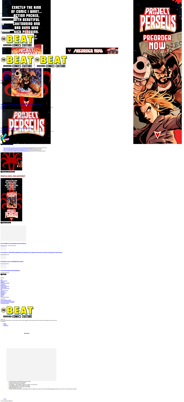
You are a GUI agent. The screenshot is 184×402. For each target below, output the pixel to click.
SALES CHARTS (6, 74)
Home (2, 80)
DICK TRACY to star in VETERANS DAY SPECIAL (12, 261)
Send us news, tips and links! (13, 176)
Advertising (5, 325)
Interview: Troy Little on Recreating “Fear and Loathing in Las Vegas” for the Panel (21, 104)
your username (17, 21)
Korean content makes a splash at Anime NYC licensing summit (16, 151)
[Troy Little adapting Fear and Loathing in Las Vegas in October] (12, 125)
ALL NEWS (5, 77)
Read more (3, 108)
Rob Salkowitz (4, 292)
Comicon (2, 281)
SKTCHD (2, 294)
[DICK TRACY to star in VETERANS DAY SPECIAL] (3, 259)
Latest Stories (8, 144)
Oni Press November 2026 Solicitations (10, 270)
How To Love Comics (5, 288)
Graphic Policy (4, 287)
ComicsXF (3, 284)
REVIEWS (5, 75)
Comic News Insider (5, 303)
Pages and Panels (4, 290)
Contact (5, 324)
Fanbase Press (3, 285)
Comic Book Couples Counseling (7, 302)
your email (16, 30)
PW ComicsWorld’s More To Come (8, 301)
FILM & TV (5, 70)
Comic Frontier (6, 283)
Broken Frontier (4, 280)
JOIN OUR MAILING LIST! (8, 15)
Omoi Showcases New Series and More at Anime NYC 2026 (15, 148)
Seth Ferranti (3, 106)
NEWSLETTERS (6, 78)
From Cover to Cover (5, 286)
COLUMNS (5, 76)
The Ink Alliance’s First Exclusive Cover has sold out (13, 243)
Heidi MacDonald (4, 130)
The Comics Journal (5, 297)
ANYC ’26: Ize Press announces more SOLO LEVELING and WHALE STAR (18, 147)
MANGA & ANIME (7, 71)
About (4, 323)
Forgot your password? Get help (7, 25)
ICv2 (1, 289)
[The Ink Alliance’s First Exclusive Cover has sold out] (13, 241)
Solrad (2, 296)
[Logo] (17, 67)
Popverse (2, 291)
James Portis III (4, 245)
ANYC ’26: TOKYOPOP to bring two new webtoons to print (15, 149)
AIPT (2, 279)
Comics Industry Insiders (6, 300)
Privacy (2, 26)
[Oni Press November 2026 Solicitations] (3, 268)
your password (17, 22)
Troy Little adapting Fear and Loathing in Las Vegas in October (16, 128)
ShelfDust (3, 293)
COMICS (5, 69)
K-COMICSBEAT (6, 73)
